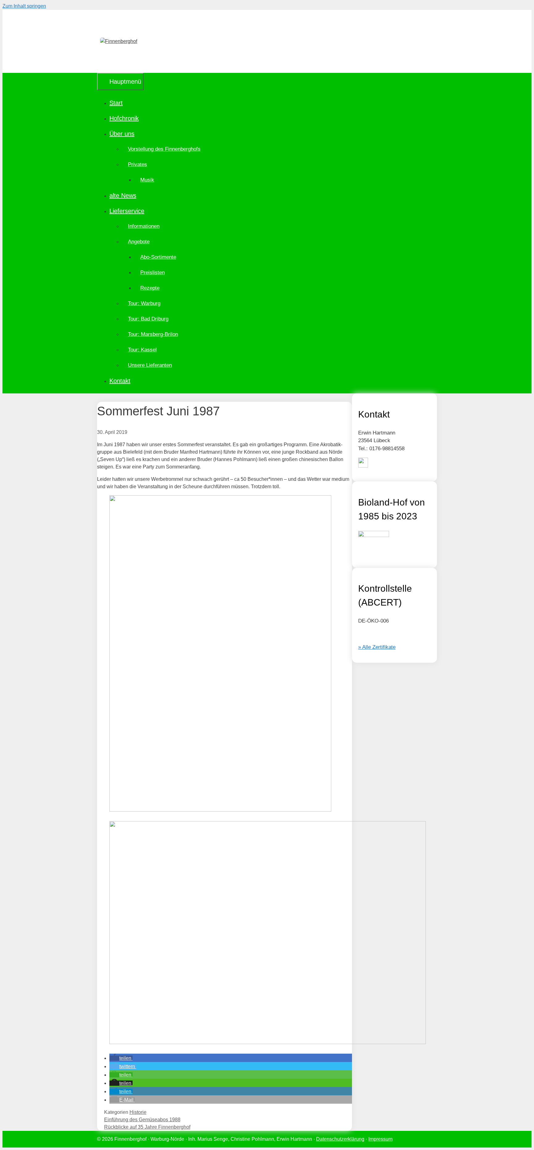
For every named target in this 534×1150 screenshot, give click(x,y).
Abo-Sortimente (158, 257)
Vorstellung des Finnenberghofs (164, 149)
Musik (147, 180)
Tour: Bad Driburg (148, 319)
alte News (122, 195)
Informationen (143, 226)
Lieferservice (126, 211)
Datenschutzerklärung (340, 1139)
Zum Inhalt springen (24, 6)
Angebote (139, 242)
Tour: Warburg (144, 303)
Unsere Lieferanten (150, 365)
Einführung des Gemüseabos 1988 (142, 1119)
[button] (121, 1058)
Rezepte (149, 288)
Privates (137, 164)
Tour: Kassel (142, 350)
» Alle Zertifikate (377, 647)
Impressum (380, 1139)
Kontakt (119, 380)
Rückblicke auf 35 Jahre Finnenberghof (147, 1127)
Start (116, 102)
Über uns (121, 133)
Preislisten (152, 272)
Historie (137, 1112)
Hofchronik (124, 118)
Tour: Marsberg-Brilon (153, 334)
